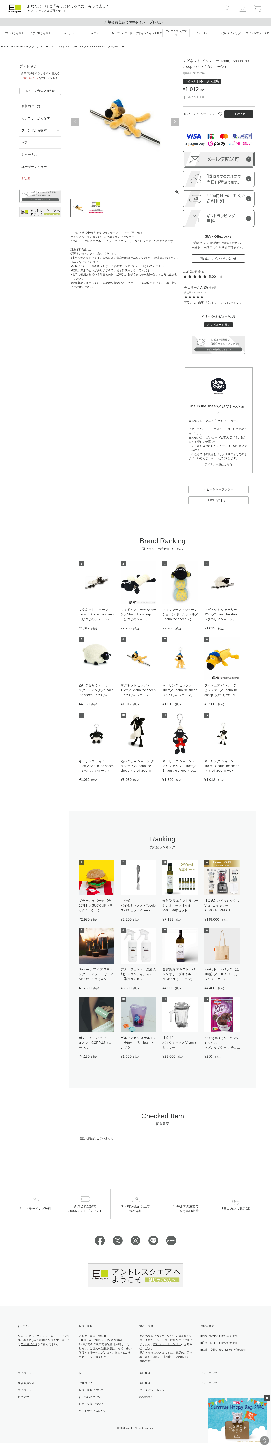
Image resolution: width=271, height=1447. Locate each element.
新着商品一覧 (30, 106)
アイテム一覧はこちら (218, 464)
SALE (25, 178)
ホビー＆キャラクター (218, 489)
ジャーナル (29, 154)
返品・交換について (91, 1403)
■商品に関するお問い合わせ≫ (219, 1335)
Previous (75, 122)
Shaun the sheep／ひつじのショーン (31, 46)
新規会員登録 (26, 1383)
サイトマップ (208, 1383)
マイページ (25, 1390)
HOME (4, 46)
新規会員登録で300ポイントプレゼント (135, 22)
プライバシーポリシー (153, 1390)
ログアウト (25, 1397)
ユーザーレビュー (34, 166)
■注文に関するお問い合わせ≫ (219, 1342)
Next (175, 122)
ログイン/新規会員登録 (40, 90)
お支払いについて (90, 1397)
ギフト (26, 142)
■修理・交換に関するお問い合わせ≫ (223, 1349)
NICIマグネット (218, 500)
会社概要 (145, 1383)
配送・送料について (91, 1390)
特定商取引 (146, 1397)
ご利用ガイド (29, 1344)
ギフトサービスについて (94, 1410)
